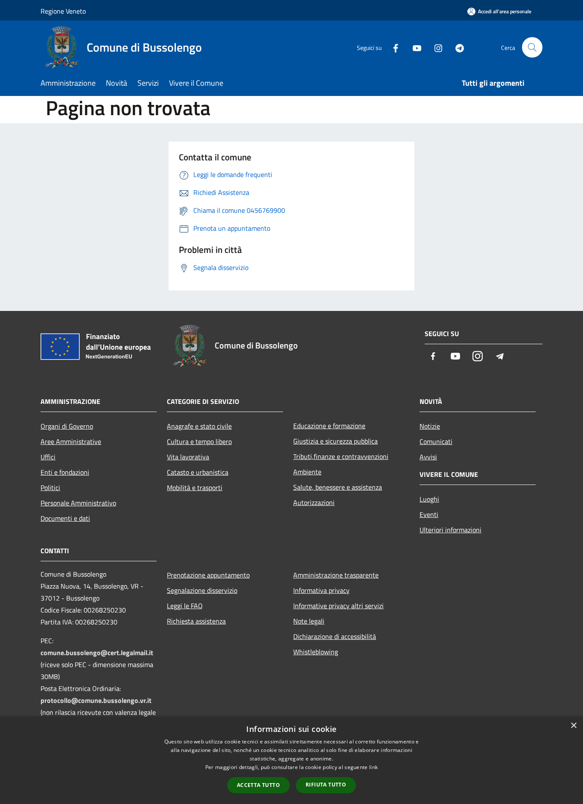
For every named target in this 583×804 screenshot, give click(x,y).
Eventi (429, 514)
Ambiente (307, 472)
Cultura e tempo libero (199, 441)
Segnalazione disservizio (202, 590)
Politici (50, 487)
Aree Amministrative (71, 441)
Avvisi (428, 457)
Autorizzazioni (314, 502)
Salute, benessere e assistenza (337, 487)
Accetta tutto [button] (258, 785)
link (373, 767)
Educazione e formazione (329, 426)
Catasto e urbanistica (197, 472)
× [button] (573, 726)
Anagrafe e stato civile (199, 426)
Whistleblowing (315, 652)
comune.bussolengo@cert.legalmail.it (97, 652)
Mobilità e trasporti (194, 487)
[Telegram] (456, 47)
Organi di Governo (67, 426)
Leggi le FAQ (185, 606)
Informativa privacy (321, 590)
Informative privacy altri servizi (338, 606)
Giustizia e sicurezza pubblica (335, 441)
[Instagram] (434, 47)
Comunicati (436, 441)
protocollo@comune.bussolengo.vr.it (96, 700)
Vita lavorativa (188, 457)
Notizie (430, 426)
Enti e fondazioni (65, 472)
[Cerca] (532, 47)
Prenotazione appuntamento (208, 575)
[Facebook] (392, 47)
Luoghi (429, 499)
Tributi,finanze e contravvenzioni (340, 456)
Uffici (48, 457)
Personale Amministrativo (78, 503)
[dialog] (291, 760)
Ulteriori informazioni (450, 530)
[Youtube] (413, 47)
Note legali (308, 621)
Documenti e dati (65, 518)
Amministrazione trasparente (336, 575)
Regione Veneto (63, 11)
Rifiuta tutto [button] (326, 784)
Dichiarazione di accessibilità (334, 636)
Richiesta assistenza (196, 621)
